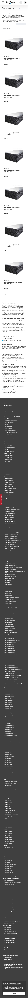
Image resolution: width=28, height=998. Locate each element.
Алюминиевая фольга (9, 646)
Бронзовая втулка (8, 688)
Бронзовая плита (8, 692)
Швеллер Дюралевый (9, 741)
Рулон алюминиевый (9, 673)
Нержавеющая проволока (10, 892)
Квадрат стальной (8, 459)
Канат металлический (9, 558)
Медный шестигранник (10, 810)
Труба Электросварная (9, 411)
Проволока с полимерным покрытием (13, 540)
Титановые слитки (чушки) (10, 864)
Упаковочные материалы (10, 962)
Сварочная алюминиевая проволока (13, 675)
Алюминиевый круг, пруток (11, 654)
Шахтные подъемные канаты (11, 609)
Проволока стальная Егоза (10, 542)
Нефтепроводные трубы (10, 438)
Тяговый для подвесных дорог (11, 607)
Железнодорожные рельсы (11, 612)
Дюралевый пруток (9, 733)
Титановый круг (8, 868)
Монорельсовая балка (9, 482)
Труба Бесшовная (8, 407)
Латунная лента (8, 752)
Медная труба (8, 796)
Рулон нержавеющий (9, 919)
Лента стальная (8, 463)
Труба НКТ (7, 424)
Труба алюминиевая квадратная (12, 679)
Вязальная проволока (9, 517)
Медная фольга (8, 798)
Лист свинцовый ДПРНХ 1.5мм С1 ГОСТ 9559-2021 (13, 245)
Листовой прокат (8, 490)
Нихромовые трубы (9, 825)
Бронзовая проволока (9, 696)
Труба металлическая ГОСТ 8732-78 (12, 416)
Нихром (6, 818)
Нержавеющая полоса (9, 890)
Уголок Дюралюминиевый (10, 739)
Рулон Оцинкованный (9, 511)
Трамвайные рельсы (9, 626)
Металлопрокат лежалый (10, 944)
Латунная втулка (8, 750)
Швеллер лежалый (8, 953)
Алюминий (6, 634)
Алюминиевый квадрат (10, 652)
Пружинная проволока (9, 550)
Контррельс (7, 614)
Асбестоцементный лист (10, 513)
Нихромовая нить (8, 822)
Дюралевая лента (8, 719)
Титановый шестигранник (10, 874)
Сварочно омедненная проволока (12, 555)
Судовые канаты (8, 603)
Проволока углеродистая (10, 548)
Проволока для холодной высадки (12, 528)
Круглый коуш (8, 593)
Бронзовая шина (8, 704)
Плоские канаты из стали (10, 601)
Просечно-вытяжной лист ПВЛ (11, 499)
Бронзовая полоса (9, 694)
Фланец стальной (8, 959)
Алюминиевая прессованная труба (12, 640)
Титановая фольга (8, 862)
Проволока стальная (9, 515)
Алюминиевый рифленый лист (11, 659)
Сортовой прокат (8, 453)
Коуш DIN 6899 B (8, 584)
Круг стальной (8, 461)
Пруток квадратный (9, 468)
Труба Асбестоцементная (10, 418)
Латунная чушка (8, 764)
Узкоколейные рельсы (10, 628)
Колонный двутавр (9, 480)
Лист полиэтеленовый (9, 942)
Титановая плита (8, 854)
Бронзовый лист (8, 710)
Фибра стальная (8, 470)
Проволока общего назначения (11, 534)
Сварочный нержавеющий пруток (12, 921)
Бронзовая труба (8, 698)
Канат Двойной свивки (10, 563)
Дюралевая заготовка (9, 717)
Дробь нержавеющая (9, 880)
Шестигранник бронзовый (10, 713)
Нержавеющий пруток (9, 906)
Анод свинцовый (8, 831)
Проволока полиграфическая (11, 538)
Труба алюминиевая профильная (12, 681)
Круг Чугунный (7, 929)
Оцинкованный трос (9, 599)
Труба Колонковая (8, 443)
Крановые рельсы (8, 616)
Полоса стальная (8, 467)
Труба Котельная (8, 426)
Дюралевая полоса (9, 723)
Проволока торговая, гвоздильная (12, 546)
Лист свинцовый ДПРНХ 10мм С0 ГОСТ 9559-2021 (13, 283)
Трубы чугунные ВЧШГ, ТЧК (10, 933)
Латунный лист (8, 770)
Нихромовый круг (8, 827)
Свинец (5, 829)
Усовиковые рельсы (9, 630)
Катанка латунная (8, 748)
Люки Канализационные (10, 931)
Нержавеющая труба (9, 898)
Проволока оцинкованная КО (11, 536)
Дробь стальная (8, 457)
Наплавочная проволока (10, 521)
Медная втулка (8, 787)
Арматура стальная (9, 455)
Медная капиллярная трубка (11, 789)
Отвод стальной (7, 957)
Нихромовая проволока (10, 823)
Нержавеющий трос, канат (10, 909)
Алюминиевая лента (9, 636)
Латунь (5, 745)
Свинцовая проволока (9, 841)
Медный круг (7, 804)
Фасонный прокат (8, 476)
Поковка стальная (8, 465)
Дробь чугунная (7, 927)
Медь (5, 779)
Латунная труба (8, 760)
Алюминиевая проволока (10, 642)
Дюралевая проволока (10, 725)
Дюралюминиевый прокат (10, 716)
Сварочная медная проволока (11, 814)
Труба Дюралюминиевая (10, 737)
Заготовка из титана (9, 847)
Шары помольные (8, 472)
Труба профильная (9, 409)
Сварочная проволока (9, 554)
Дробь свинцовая (8, 833)
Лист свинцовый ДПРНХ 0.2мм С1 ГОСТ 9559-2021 (13, 59)
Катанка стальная (8, 519)
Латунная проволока (9, 756)
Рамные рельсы (8, 622)
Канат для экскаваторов (10, 574)
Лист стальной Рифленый (10, 496)
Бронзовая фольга (8, 700)
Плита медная (8, 812)
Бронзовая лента (8, 690)
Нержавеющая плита (9, 886)
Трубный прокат (8, 405)
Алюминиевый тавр (9, 661)
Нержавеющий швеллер (10, 913)
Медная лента (8, 791)
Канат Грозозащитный (9, 561)
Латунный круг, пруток (9, 768)
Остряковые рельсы (9, 618)
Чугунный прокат (7, 925)
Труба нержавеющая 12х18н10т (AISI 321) (14, 412)
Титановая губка (8, 853)
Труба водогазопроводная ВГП (11, 414)
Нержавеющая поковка (9, 888)
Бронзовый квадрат (9, 706)
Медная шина (8, 800)
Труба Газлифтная (8, 445)
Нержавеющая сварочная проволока (13, 894)
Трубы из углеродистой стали (11, 432)
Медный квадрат (8, 802)
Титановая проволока (9, 858)
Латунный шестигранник (10, 771)
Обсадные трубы (8, 428)
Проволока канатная (9, 530)
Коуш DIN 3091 (8, 582)
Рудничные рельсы (9, 624)
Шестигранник (8, 474)
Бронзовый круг (8, 708)
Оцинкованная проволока (10, 523)
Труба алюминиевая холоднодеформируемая (15, 683)
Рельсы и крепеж (8, 611)
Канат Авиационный (9, 559)
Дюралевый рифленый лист (11, 735)
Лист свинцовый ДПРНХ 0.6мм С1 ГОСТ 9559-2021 (13, 171)
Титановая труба (8, 860)
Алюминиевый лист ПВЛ (10, 657)
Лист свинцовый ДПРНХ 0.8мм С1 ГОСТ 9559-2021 (13, 208)
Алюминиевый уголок (9, 663)
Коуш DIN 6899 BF (8, 586)
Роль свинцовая (8, 839)
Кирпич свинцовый (9, 835)
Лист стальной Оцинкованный (11, 501)
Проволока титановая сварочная (12, 851)
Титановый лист (8, 870)
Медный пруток (8, 808)
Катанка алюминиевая (10, 671)
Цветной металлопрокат (10, 632)
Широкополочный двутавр (10, 488)
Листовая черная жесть (10, 505)
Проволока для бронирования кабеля (13, 527)
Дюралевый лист (8, 731)
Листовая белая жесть (9, 507)
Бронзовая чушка (8, 702)
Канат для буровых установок (11, 565)
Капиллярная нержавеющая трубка (12, 882)
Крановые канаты (8, 591)
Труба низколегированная (10, 430)
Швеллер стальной (9, 486)
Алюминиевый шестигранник (11, 667)
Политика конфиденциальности (16, 987)
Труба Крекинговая (9, 441)
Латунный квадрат (9, 766)
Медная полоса (8, 792)
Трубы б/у (7, 449)
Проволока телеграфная (10, 544)
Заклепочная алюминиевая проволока (13, 669)
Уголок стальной (8, 484)
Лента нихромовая (9, 820)
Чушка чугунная (8, 935)
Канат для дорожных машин (11, 569)
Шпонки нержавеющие (9, 923)
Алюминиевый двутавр (10, 650)
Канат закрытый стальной (10, 576)
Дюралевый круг (8, 729)
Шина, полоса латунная (10, 773)
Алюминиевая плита (9, 638)
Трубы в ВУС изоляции (9, 451)
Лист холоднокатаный (9, 494)
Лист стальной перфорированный (12, 503)
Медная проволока (9, 794)
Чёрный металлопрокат (9, 403)
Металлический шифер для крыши (12, 509)
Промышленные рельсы (10, 620)
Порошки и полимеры (9, 938)
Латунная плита (8, 754)
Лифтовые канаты (8, 595)
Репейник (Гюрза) (8, 552)
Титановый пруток (9, 872)
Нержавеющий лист (8, 904)
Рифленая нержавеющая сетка (11, 917)
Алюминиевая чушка (9, 648)
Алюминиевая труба (9, 644)
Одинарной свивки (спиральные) (12, 597)
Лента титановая (8, 849)
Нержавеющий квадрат (9, 900)
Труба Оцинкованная (9, 422)
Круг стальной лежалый (9, 949)
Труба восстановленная (10, 447)
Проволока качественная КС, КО (12, 532)
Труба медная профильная (10, 816)
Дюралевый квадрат (9, 727)
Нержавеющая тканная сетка (11, 896)
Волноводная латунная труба (11, 746)
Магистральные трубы (9, 436)
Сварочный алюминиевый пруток (12, 677)
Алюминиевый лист (9, 656)
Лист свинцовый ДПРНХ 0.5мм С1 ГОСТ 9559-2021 (13, 133)
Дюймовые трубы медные (10, 783)
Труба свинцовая (8, 843)
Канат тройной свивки (9, 578)
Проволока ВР (8, 525)
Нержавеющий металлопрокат (11, 878)
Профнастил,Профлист (10, 498)
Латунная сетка (8, 758)
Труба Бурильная (8, 434)
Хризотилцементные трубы (11, 420)
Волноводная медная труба (11, 781)
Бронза (5, 687)
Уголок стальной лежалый (10, 951)
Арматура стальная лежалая (11, 947)
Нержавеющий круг (8, 902)
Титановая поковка (9, 856)
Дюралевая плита (8, 721)
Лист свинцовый (8, 837)
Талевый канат (8, 605)
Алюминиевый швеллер (10, 665)
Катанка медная (8, 785)
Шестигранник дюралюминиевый (12, 742)
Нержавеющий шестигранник (11, 915)
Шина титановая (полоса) (10, 876)
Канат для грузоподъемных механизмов (13, 567)
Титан (5, 845)
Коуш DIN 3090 (8, 580)
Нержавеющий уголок (9, 911)
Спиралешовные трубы (10, 439)
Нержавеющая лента (9, 884)
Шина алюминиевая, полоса (11, 684)
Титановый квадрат (9, 866)
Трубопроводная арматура (10, 955)
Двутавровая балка (9, 478)
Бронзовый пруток (9, 712)
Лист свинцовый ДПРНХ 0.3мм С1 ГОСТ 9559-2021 (13, 96)
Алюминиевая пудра (9, 940)
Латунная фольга (8, 762)
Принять (14, 993)
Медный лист (8, 806)
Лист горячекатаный (9, 492)
